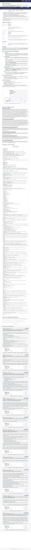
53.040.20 (20, 427)
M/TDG (10, 8)
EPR (21, 493)
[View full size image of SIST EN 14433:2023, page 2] (6, 94)
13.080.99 (17, 454)
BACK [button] (2, 7)
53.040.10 (17, 427)
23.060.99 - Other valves (11, 28)
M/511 (23, 529)
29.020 (16, 493)
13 (8, 103)
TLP (11, 8)
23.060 (17, 103)
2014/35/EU (20, 529)
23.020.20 (15, 7)
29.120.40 (14, 529)
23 (11, 103)
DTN (22, 427)
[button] (22, 7)
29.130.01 (19, 493)
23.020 (12, 103)
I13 (22, 454)
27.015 (14, 493)
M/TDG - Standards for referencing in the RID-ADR (14, 37)
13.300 (12, 7)
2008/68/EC (6, 8)
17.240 (20, 454)
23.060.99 (3, 8)
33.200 (17, 529)
